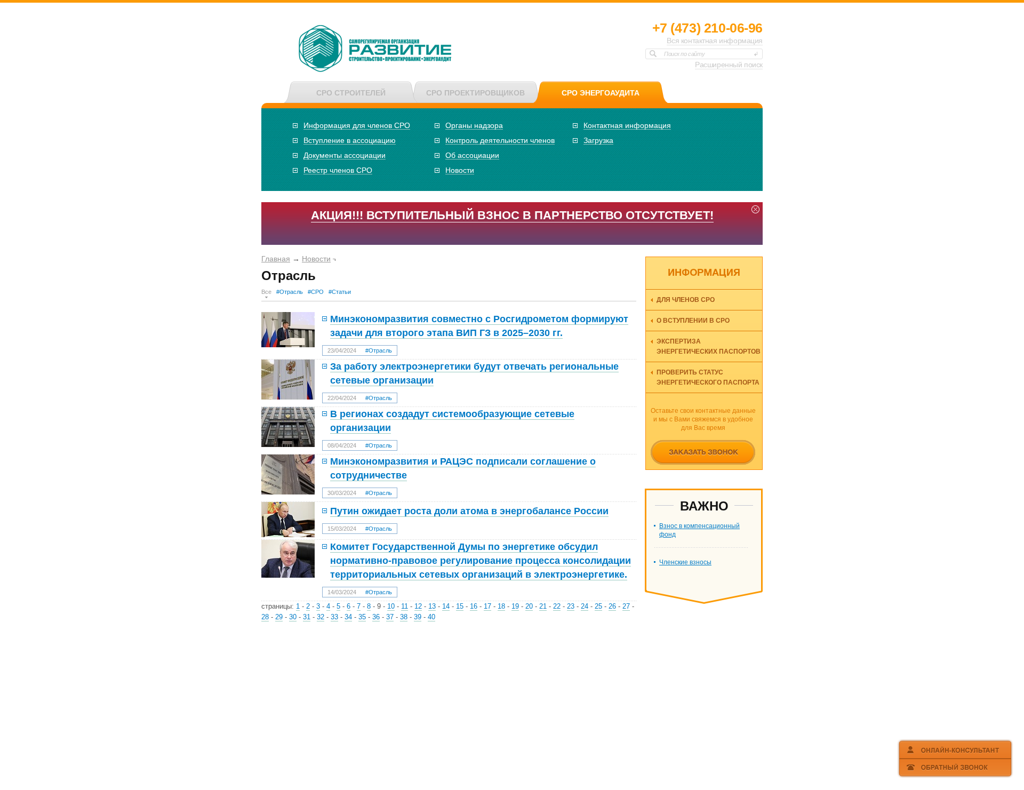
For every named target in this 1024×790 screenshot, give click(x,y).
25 (598, 606)
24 (584, 606)
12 (418, 606)
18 (501, 606)
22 (557, 606)
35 (362, 617)
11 (404, 606)
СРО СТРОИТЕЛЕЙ (351, 93)
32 (320, 617)
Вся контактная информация (715, 40)
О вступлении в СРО (693, 320)
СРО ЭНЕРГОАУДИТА (600, 93)
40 (431, 617)
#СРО (316, 292)
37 (390, 617)
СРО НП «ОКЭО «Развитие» (375, 49)
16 (473, 606)
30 (293, 617)
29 (279, 617)
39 (417, 617)
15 (459, 606)
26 (612, 606)
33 (334, 617)
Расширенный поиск (729, 64)
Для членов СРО (686, 300)
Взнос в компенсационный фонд (699, 530)
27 (626, 606)
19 (515, 606)
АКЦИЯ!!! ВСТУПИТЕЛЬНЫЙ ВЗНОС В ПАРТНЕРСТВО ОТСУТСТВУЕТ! (512, 215)
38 (403, 617)
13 (432, 606)
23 (570, 606)
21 (543, 606)
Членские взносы (685, 562)
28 (265, 617)
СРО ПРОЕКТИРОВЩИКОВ (475, 93)
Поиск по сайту (684, 54)
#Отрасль (289, 292)
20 (529, 606)
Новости (316, 258)
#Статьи (340, 292)
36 (376, 617)
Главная (275, 258)
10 (391, 606)
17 (487, 606)
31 (306, 617)
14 (446, 606)
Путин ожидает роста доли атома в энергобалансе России (469, 511)
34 (348, 617)
